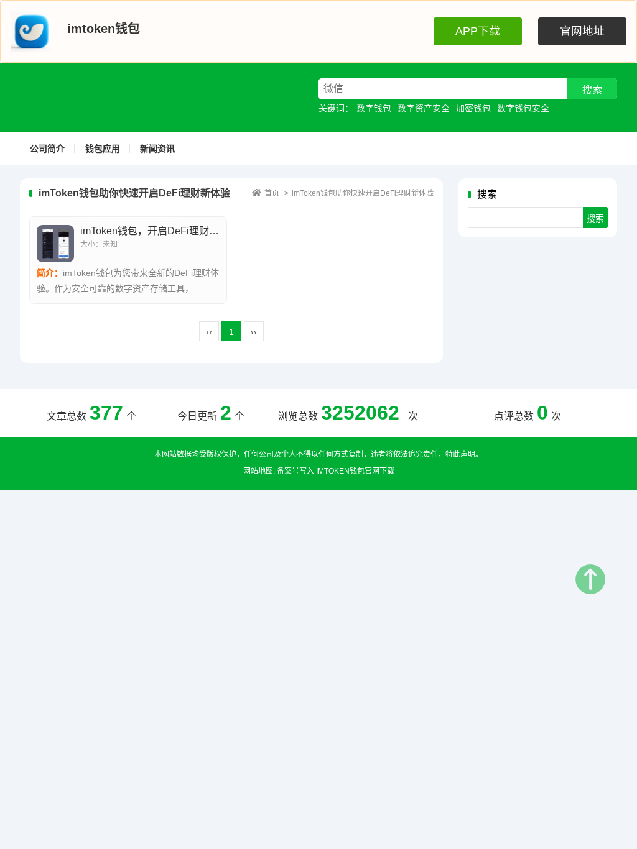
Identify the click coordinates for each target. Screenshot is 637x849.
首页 (271, 193)
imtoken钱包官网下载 (355, 471)
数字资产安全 (424, 108)
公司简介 (47, 149)
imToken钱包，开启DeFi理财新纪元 (159, 231)
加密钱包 (473, 108)
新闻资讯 (157, 149)
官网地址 (582, 31)
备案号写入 (295, 471)
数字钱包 (373, 108)
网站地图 (258, 471)
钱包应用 (102, 149)
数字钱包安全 (523, 108)
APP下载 (477, 31)
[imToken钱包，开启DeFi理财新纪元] (55, 243)
